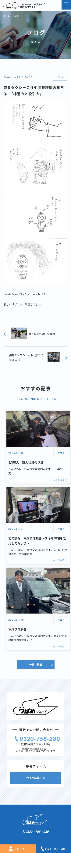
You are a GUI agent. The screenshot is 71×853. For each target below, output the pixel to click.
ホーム (7, 15)
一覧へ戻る (35, 664)
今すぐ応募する (35, 778)
